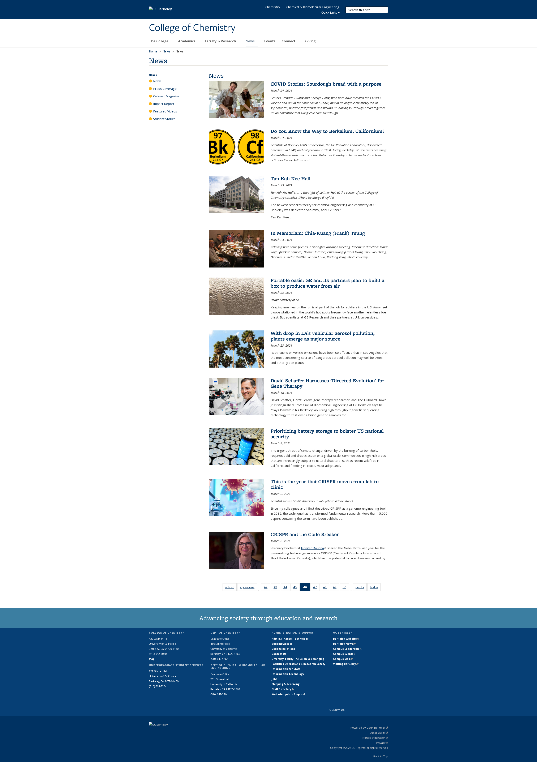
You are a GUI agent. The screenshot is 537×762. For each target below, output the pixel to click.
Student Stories (164, 119)
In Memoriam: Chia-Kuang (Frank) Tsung (318, 233)
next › (361, 587)
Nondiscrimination (375, 738)
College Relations (283, 649)
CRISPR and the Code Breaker (305, 534)
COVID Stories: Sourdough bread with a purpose (326, 84)
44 (286, 588)
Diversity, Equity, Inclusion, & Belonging (298, 659)
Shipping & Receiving (286, 684)
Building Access (282, 644)
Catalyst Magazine (166, 96)
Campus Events (344, 654)
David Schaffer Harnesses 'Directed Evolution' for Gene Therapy (327, 383)
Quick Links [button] (329, 12)
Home (153, 51)
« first (231, 587)
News (250, 41)
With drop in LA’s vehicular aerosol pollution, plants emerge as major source (323, 336)
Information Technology (288, 674)
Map (152, 659)
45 (296, 588)
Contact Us (279, 654)
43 (277, 588)
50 (346, 588)
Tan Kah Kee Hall (290, 178)
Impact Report (163, 104)
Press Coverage (165, 88)
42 (267, 588)
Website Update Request (288, 694)
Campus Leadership (347, 649)
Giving (310, 41)
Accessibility (379, 733)
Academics (187, 41)
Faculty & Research (221, 41)
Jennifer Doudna (313, 548)
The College (159, 41)
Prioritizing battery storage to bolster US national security (327, 434)
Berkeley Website (346, 639)
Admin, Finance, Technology (290, 639)
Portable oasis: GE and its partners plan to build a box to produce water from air (327, 283)
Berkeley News (344, 644)
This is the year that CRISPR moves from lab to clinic (325, 484)
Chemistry (272, 7)
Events (269, 41)
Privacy (382, 743)
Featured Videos (165, 111)
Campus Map (343, 659)
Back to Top (380, 756)
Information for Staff (286, 669)
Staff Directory (283, 689)
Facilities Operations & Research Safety (298, 664)
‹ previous (248, 587)
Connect (289, 41)
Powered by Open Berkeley (369, 727)
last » (375, 587)
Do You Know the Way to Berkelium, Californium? (327, 131)
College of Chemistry (192, 28)
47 (316, 588)
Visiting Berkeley (345, 664)
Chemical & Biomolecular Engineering (312, 7)
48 (326, 588)
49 (336, 588)
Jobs (274, 679)
